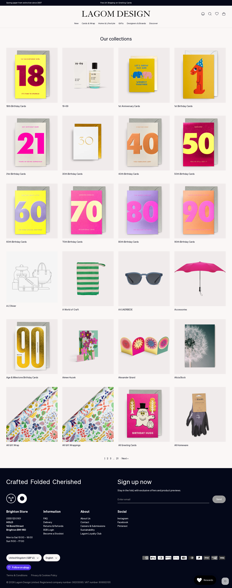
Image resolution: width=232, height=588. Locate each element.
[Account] (202, 14)
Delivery (47, 522)
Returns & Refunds (53, 525)
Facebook (123, 522)
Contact (84, 522)
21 (117, 458)
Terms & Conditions (16, 575)
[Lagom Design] (116, 14)
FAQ (45, 518)
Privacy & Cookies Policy (44, 575)
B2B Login (48, 529)
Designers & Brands (136, 23)
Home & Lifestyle (106, 23)
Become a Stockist (53, 533)
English (49, 557)
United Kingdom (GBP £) (22, 557)
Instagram (123, 518)
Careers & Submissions (92, 525)
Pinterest (123, 525)
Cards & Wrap (88, 23)
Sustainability (87, 529)
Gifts (121, 23)
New (76, 23)
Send (219, 499)
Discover (153, 23)
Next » (125, 458)
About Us (85, 518)
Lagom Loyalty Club (90, 533)
